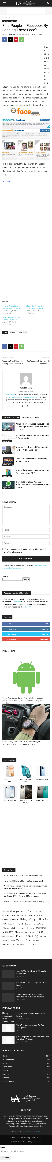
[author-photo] (26, 384)
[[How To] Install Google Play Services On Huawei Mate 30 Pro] (8, 473)
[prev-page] (3, 493)
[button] (4, 3)
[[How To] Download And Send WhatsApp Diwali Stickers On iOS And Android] (8, 485)
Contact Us (36, 1138)
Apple (16, 911)
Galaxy (24, 919)
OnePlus (5, 936)
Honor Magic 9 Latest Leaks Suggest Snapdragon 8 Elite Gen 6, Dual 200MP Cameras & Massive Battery (25, 894)
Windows (6, 944)
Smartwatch (43, 936)
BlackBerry (38, 911)
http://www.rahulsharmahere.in (26, 391)
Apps (23, 911)
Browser (5, 915)
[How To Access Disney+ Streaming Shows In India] (8, 461)
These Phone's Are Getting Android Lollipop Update (22, 698)
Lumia (32, 928)
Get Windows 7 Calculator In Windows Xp (38, 362)
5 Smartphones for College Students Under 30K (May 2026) (26, 901)
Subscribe (44, 639)
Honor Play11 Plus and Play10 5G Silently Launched (23, 881)
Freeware (14, 919)
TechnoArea (12, 397)
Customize (21, 915)
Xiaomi (30, 944)
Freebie (5, 919)
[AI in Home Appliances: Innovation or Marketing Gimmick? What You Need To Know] (8, 427)
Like (46, 624)
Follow (45, 629)
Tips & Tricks (13, 21)
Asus (30, 911)
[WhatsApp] (21, 39)
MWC (27, 932)
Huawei (11, 924)
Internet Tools (38, 924)
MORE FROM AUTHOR (30, 418)
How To (43, 919)
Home (4, 17)
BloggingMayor (32, 397)
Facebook (40, 915)
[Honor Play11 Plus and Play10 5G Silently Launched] (8, 986)
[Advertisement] (26, 11)
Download (31, 915)
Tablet (20, 940)
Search (5, 576)
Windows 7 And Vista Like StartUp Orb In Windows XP (13, 362)
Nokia (40, 932)
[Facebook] (4, 39)
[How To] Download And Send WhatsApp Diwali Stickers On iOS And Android (33, 485)
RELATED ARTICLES (11, 418)
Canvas (13, 915)
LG (27, 928)
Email (2, 1147)
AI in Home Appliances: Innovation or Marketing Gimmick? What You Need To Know (32, 427)
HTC (4, 923)
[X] (10, 39)
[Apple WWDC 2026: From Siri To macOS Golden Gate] (8, 974)
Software (5, 940)
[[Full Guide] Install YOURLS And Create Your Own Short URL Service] (8, 1040)
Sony (13, 940)
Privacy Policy (25, 1138)
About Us (15, 1138)
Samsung (32, 936)
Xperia (37, 945)
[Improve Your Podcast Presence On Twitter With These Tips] (8, 450)
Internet (11, 17)
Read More (29, 607)
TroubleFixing (21, 397)
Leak (13, 927)
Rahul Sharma (10, 34)
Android (7, 911)
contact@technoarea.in (31, 1131)
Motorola (19, 932)
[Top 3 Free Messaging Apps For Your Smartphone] (8, 1028)
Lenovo (21, 928)
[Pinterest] (16, 39)
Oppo (12, 936)
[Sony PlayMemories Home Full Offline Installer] (8, 1017)
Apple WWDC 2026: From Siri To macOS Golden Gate (24, 875)
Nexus (32, 932)
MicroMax (41, 928)
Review (20, 936)
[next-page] (7, 493)
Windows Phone (19, 945)
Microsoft (7, 932)
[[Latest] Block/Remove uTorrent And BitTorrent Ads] (8, 438)
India (19, 923)
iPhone (5, 928)
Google (33, 919)
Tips (28, 940)
